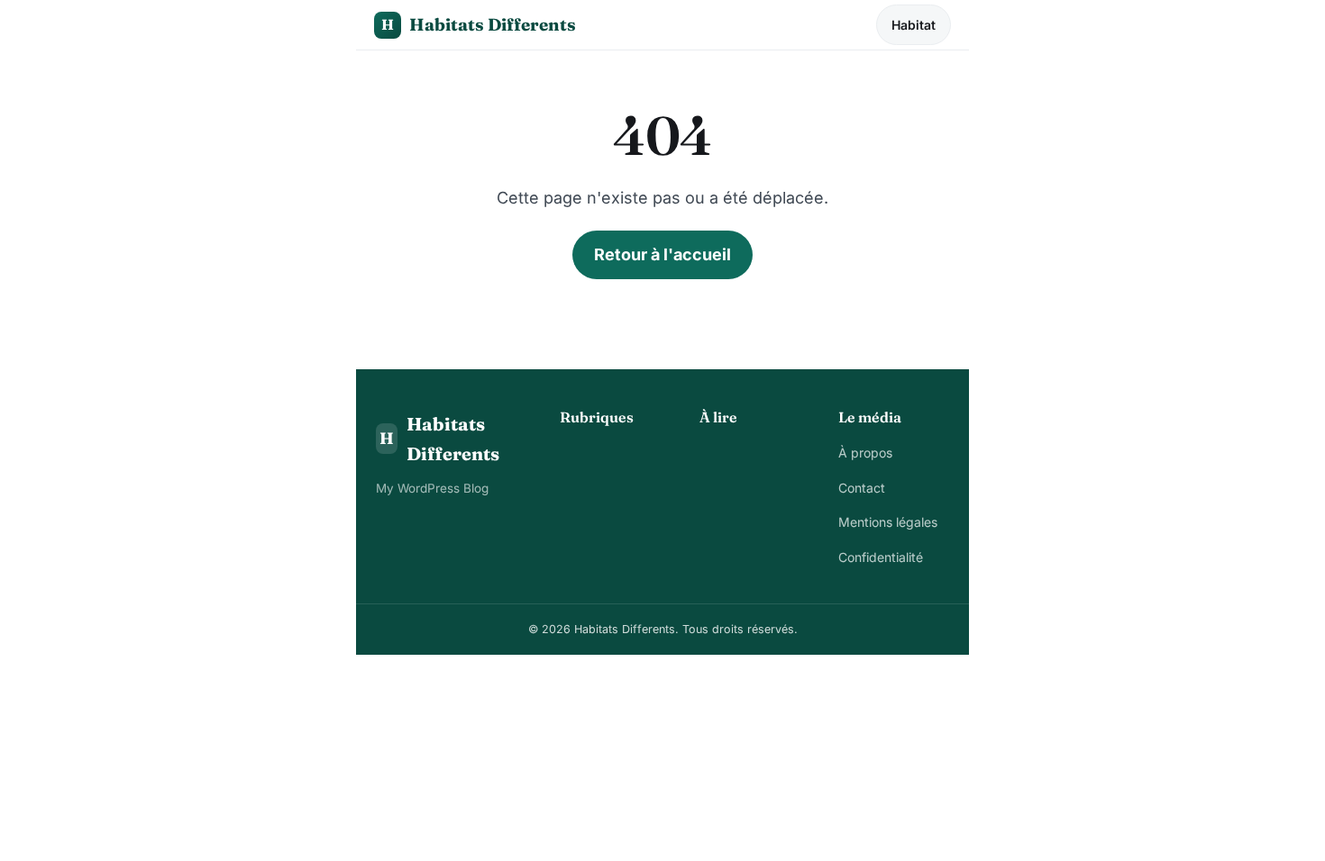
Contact (861, 487)
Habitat (913, 24)
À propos (865, 452)
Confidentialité (880, 557)
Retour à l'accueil (662, 254)
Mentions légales (887, 522)
